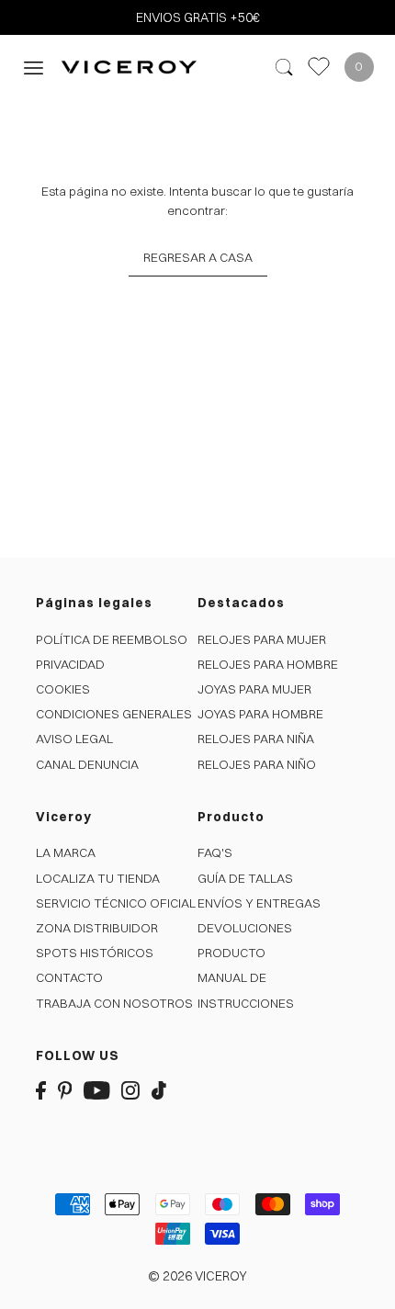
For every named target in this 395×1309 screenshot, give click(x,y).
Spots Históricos (94, 952)
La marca (66, 852)
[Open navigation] (33, 66)
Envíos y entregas (259, 903)
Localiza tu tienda (98, 878)
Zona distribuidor (97, 927)
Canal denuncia (87, 764)
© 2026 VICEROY (197, 1276)
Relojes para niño (257, 764)
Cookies (63, 689)
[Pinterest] (65, 1089)
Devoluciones (245, 927)
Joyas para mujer (254, 689)
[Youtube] (97, 1089)
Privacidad (70, 664)
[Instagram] (130, 1089)
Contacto (69, 977)
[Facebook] (41, 1089)
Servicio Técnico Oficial (116, 903)
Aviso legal (74, 738)
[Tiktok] (159, 1089)
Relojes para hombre (268, 664)
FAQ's (215, 852)
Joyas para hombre (260, 713)
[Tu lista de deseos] (319, 66)
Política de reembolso (111, 639)
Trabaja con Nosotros (114, 1003)
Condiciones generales (114, 713)
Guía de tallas (245, 878)
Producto (231, 952)
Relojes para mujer (262, 639)
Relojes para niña (256, 738)
